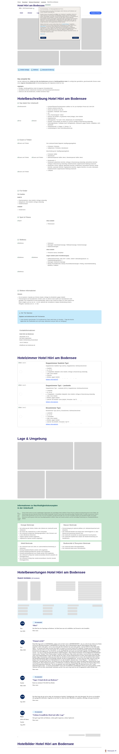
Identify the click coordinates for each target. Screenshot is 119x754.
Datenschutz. (43, 26)
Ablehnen (43, 37)
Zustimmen (75, 37)
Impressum (42, 33)
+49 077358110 (23, 342)
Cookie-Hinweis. (65, 24)
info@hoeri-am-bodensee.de (27, 345)
